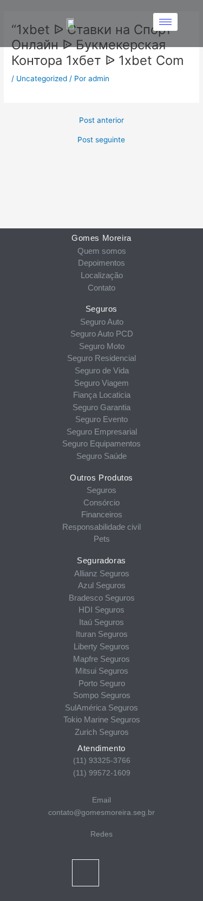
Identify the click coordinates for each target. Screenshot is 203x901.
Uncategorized (41, 78)
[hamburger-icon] (165, 22)
